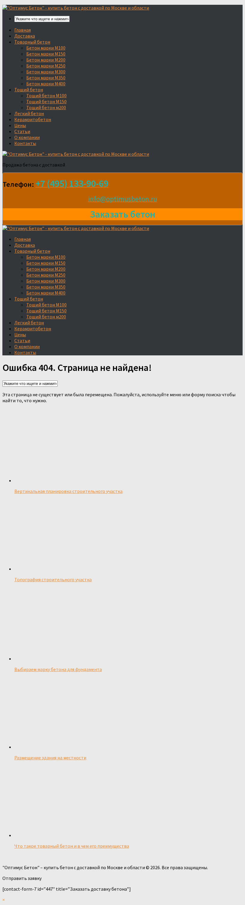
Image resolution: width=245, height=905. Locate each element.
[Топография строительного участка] (38, 569)
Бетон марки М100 (45, 48)
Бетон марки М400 (45, 84)
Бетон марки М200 (45, 60)
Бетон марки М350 (45, 78)
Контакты (25, 143)
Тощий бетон (28, 89)
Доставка (24, 36)
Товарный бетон (32, 42)
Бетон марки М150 (45, 54)
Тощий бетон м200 (46, 107)
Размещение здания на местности (50, 758)
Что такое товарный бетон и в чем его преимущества (71, 846)
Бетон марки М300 (45, 72)
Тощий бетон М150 (46, 101)
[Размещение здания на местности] (70, 747)
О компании (27, 137)
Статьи (22, 131)
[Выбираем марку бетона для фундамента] (63, 659)
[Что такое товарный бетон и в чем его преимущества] (56, 835)
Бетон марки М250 (45, 66)
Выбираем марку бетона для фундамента (58, 669)
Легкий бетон (29, 113)
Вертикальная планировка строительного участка (68, 491)
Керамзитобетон (32, 119)
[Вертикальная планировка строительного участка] (92, 480)
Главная (22, 30)
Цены (20, 125)
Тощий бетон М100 (46, 95)
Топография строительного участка (53, 579)
